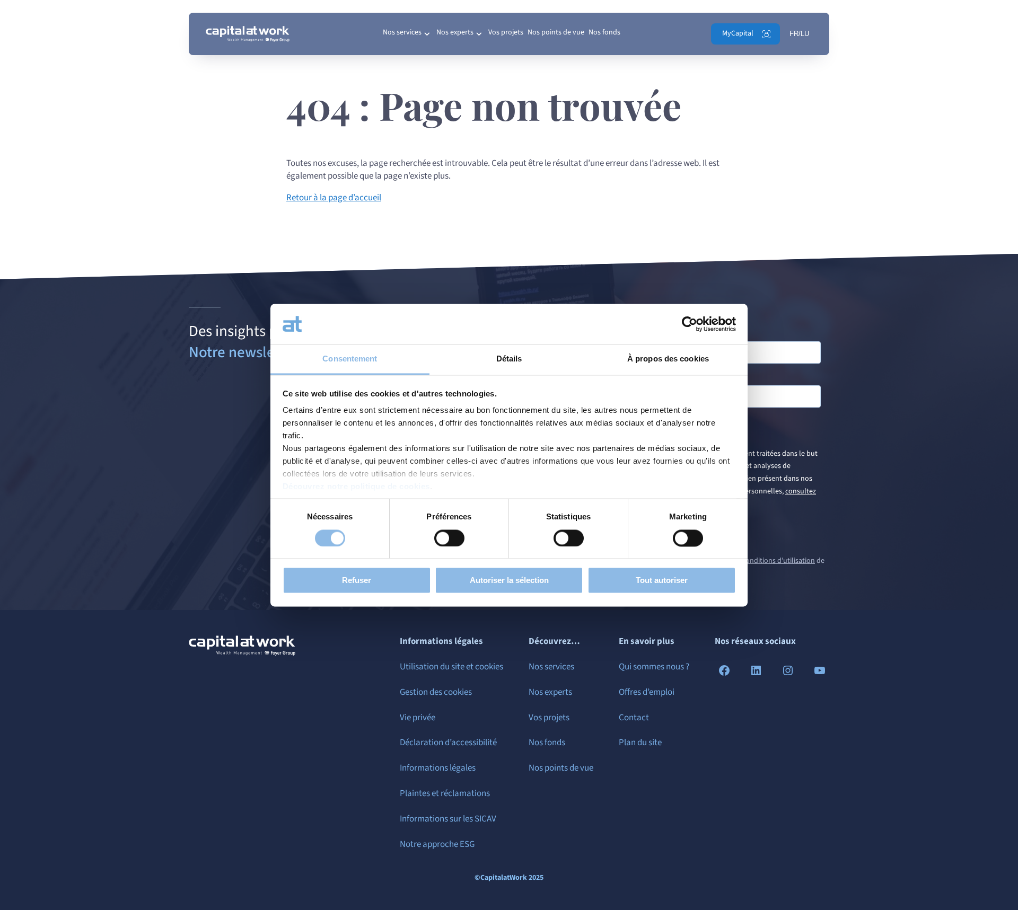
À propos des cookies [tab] (668, 359)
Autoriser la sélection (509, 580)
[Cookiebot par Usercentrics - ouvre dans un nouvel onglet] (689, 324)
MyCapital (737, 33)
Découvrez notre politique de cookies (356, 486)
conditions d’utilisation (778, 560)
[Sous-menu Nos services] (427, 34)
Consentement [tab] (349, 359)
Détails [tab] (509, 359)
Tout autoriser (662, 580)
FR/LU (799, 34)
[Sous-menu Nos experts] (478, 34)
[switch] (449, 537)
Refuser (356, 580)
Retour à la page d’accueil (333, 197)
